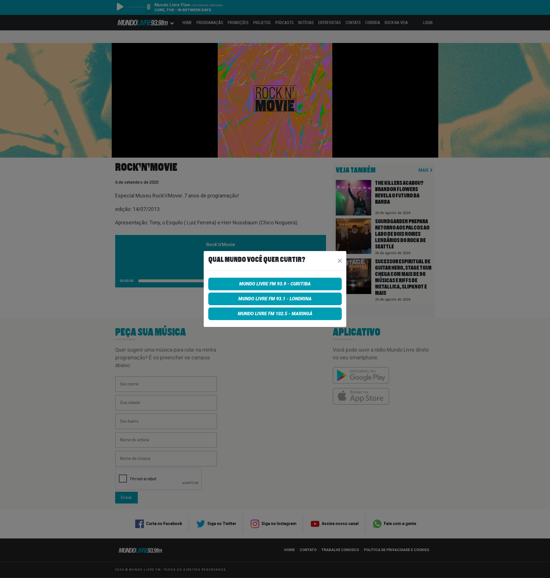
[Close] (339, 260)
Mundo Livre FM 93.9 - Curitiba (275, 284)
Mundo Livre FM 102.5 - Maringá (275, 313)
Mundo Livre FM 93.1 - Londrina (275, 298)
